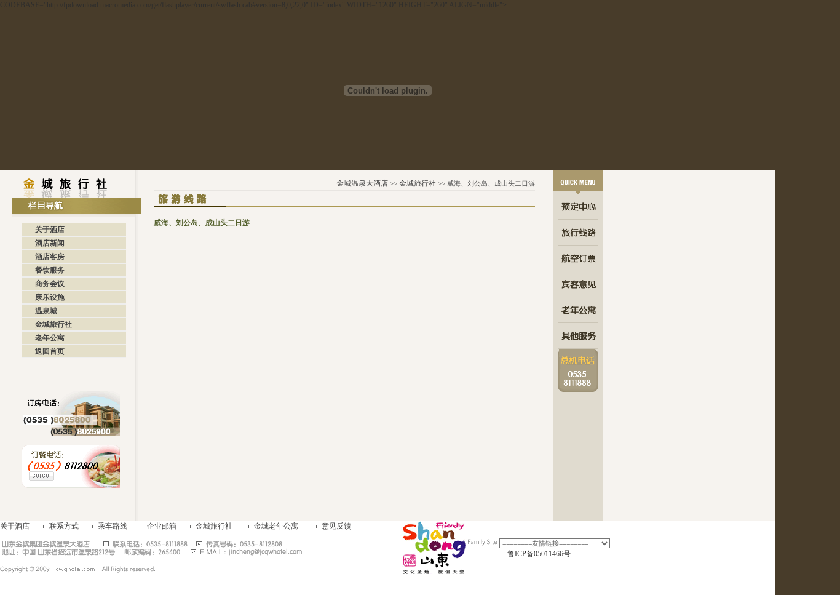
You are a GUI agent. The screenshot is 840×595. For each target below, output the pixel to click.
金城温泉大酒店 (362, 183)
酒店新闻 (50, 243)
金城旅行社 (53, 324)
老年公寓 (50, 337)
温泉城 (46, 310)
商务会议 (50, 283)
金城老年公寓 (276, 526)
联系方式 (64, 526)
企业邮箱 (161, 526)
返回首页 (50, 351)
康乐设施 (50, 297)
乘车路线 (112, 526)
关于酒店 (50, 229)
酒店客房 (50, 256)
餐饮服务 (50, 270)
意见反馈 (336, 526)
